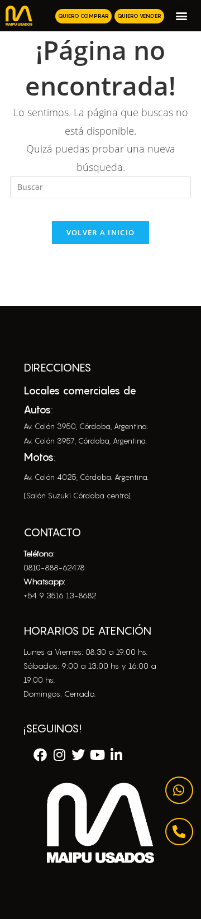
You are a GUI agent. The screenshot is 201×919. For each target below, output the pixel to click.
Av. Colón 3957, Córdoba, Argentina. (85, 440)
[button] (181, 15)
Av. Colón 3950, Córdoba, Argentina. (85, 426)
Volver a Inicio (100, 232)
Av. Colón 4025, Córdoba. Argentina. (86, 477)
